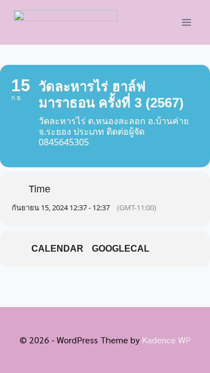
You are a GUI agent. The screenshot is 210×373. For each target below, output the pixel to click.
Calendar (57, 248)
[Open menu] (186, 22)
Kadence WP (166, 340)
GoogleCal (121, 248)
